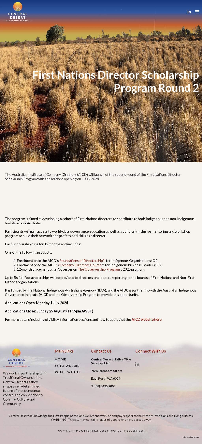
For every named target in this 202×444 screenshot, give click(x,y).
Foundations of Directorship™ (82, 260)
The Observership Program (99, 269)
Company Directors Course (80, 265)
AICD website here (147, 319)
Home (60, 359)
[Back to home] (18, 11)
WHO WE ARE (67, 365)
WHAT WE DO (67, 372)
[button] (197, 11)
